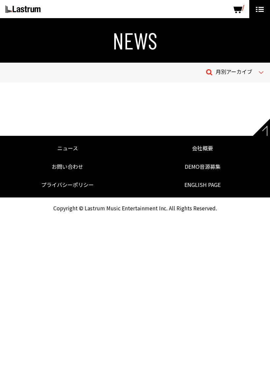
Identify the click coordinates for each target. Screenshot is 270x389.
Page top (261, 127)
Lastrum (22, 9)
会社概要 (202, 148)
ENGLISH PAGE (202, 185)
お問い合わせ (67, 166)
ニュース (67, 148)
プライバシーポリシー (67, 185)
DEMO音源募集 (203, 166)
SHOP (239, 9)
